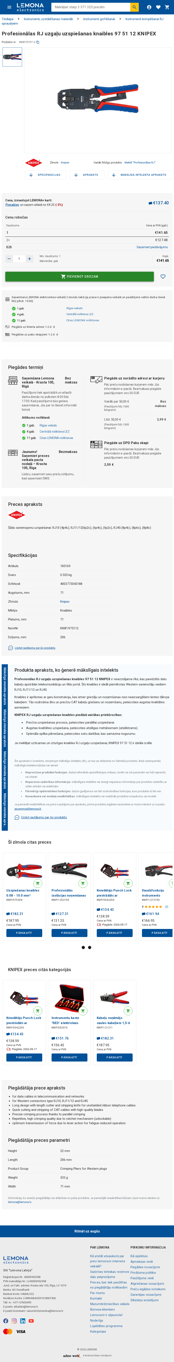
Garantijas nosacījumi (145, 1295)
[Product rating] (154, 906)
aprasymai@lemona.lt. (28, 808)
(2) (166, 906)
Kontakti (96, 1298)
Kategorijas (98, 1331)
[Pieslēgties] (149, 7)
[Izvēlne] (9, 7)
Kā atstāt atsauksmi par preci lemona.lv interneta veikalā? (107, 1261)
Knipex (65, 162)
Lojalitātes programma (106, 1326)
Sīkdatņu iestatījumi (144, 1300)
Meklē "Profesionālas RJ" (140, 162)
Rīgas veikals (74, 308)
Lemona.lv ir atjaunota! (106, 1315)
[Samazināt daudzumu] (29, 259)
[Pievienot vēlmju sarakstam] (163, 276)
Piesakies (12, 204)
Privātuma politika (143, 1273)
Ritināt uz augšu (87, 1231)
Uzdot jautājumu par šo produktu (35, 647)
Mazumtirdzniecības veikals (109, 1304)
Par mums (97, 1293)
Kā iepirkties (139, 1256)
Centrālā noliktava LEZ (79, 314)
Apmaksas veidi (141, 1262)
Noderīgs (96, 1320)
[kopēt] (38, 42)
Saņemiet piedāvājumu (152, 247)
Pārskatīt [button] (24, 933)
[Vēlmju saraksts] (158, 7)
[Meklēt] (134, 7)
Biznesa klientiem (102, 1309)
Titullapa (7, 19)
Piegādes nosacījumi (145, 1267)
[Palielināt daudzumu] (9, 259)
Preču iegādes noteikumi (147, 1289)
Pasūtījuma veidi (142, 1278)
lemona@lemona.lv (19, 1202)
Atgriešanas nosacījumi (147, 1284)
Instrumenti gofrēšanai (99, 19)
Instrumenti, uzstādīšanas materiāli (48, 19)
